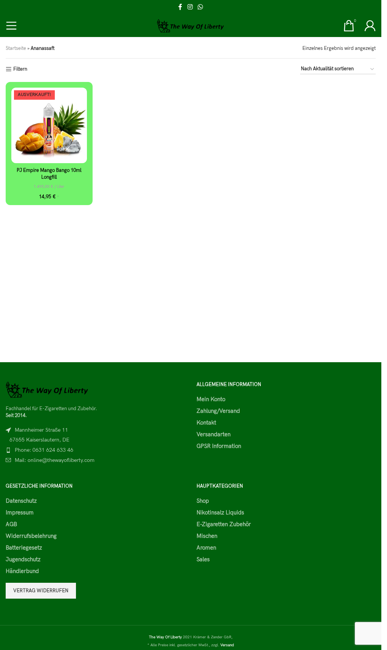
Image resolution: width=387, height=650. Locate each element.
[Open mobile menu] (11, 25)
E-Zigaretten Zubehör (224, 524)
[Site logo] (190, 25)
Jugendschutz (23, 559)
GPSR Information (219, 446)
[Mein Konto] (370, 25)
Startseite (16, 48)
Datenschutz (21, 500)
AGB (11, 524)
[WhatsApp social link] (200, 7)
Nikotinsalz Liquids (220, 512)
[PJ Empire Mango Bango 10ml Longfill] (49, 125)
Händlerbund (22, 571)
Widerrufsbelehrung (31, 536)
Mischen (207, 536)
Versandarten (214, 434)
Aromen (206, 547)
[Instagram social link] (190, 7)
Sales (203, 559)
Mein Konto (211, 399)
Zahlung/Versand (218, 411)
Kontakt (206, 422)
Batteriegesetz (24, 547)
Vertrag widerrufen (40, 591)
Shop (203, 500)
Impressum (20, 512)
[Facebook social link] (180, 7)
